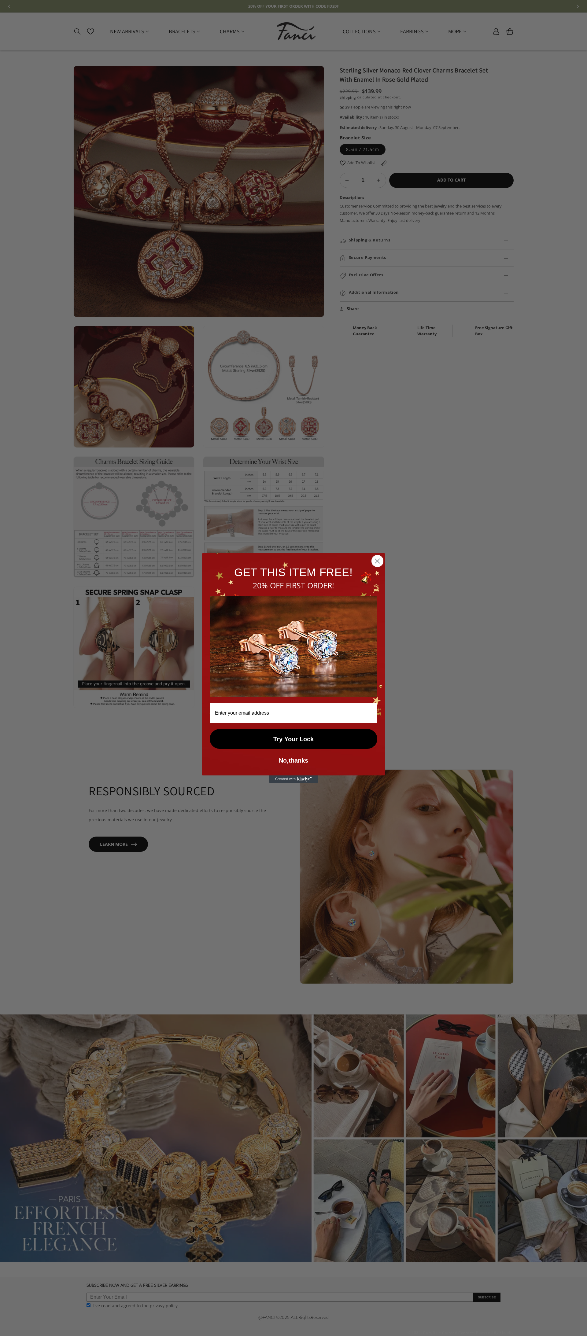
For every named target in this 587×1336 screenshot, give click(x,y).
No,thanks (293, 760)
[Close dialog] (377, 561)
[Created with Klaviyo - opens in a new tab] (293, 779)
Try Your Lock (293, 739)
